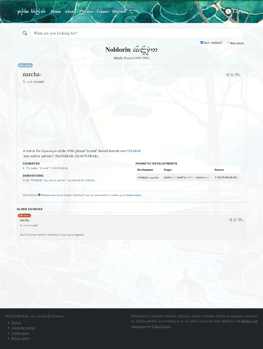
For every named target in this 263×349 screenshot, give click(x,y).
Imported (79, 234)
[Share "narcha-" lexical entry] (227, 75)
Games (103, 11)
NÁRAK (36, 180)
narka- (34, 168)
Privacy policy (21, 338)
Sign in (16, 322)
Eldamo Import (133, 195)
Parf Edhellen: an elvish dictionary (31, 11)
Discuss (119, 11)
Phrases (86, 11)
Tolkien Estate (161, 326)
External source (48, 195)
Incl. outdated (212, 42)
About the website (23, 327)
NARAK (135, 151)
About (70, 11)
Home (56, 11)
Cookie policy (21, 333)
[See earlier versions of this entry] (232, 75)
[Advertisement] (82, 116)
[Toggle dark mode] (131, 12)
